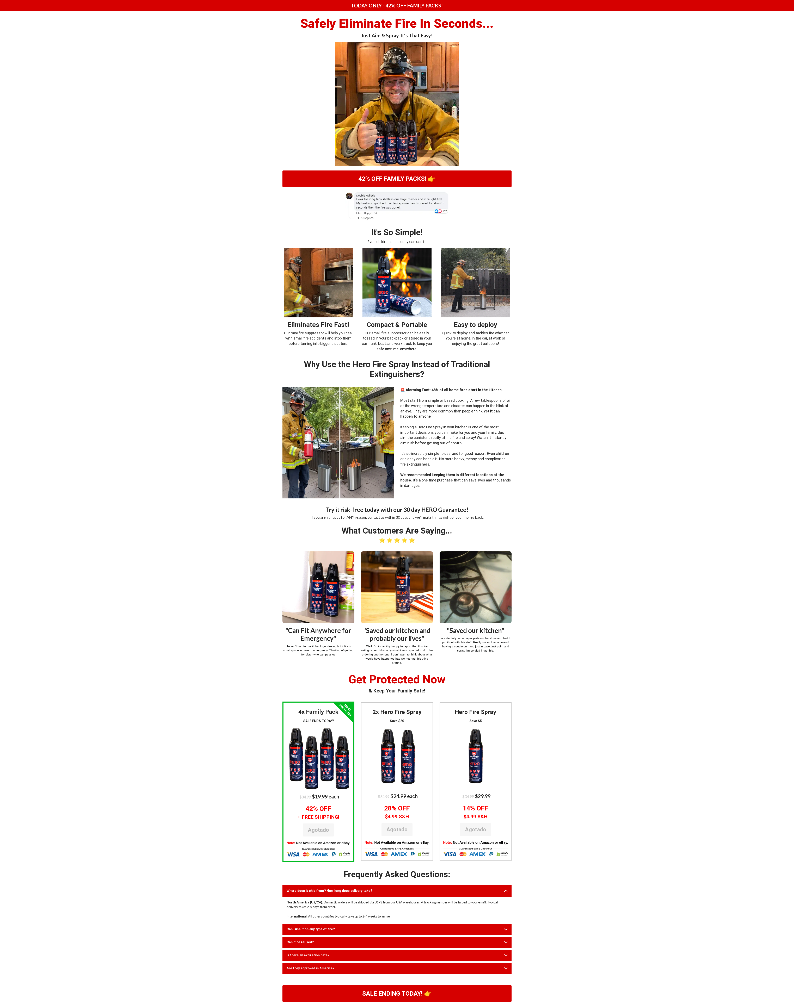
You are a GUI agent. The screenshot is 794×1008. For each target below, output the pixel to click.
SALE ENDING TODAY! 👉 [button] (397, 993)
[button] (318, 758)
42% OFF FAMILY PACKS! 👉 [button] (396, 178)
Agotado (318, 830)
